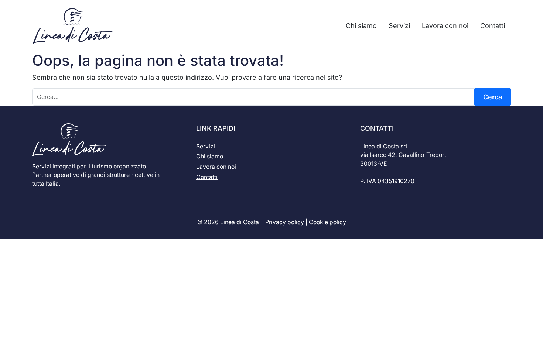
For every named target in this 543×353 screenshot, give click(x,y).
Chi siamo (209, 156)
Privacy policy (284, 222)
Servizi (205, 146)
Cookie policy (327, 222)
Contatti (207, 177)
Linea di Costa (239, 222)
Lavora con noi (216, 166)
